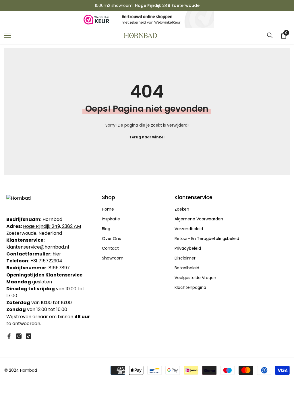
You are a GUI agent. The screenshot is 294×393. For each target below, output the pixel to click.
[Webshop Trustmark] (147, 19)
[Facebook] (9, 336)
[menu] (7, 35)
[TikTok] (28, 336)
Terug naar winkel (147, 137)
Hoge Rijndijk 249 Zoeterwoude (167, 5)
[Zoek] (269, 35)
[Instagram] (19, 336)
